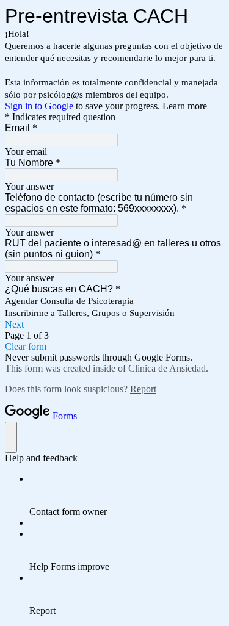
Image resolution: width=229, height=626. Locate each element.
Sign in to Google (39, 106)
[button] (114, 324)
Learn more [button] (184, 106)
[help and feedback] (11, 437)
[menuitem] (126, 495)
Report (143, 389)
